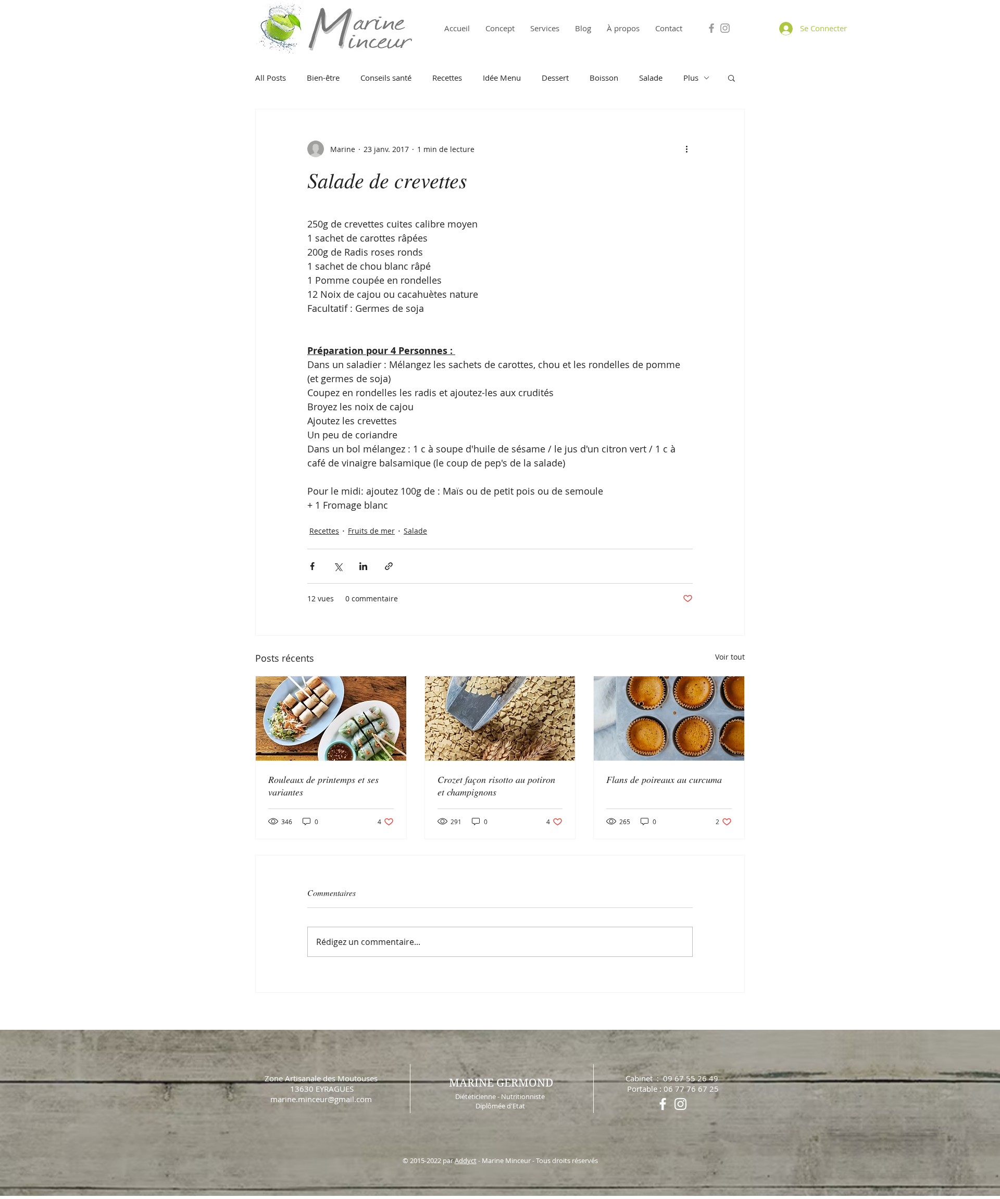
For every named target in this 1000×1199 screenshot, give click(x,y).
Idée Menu (502, 77)
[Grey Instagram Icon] (725, 28)
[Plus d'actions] (686, 149)
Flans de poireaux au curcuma (664, 779)
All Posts (270, 77)
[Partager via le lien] (389, 566)
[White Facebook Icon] (663, 1104)
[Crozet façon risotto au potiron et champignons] (500, 718)
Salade (650, 77)
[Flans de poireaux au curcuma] (669, 718)
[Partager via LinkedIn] (363, 566)
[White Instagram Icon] (680, 1104)
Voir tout (730, 657)
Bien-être (323, 77)
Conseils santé (385, 77)
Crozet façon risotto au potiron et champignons (496, 785)
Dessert (555, 77)
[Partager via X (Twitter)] (338, 566)
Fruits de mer (371, 531)
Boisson (604, 77)
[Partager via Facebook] (312, 566)
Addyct (466, 1160)
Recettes (447, 77)
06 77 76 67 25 (691, 1088)
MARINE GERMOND (501, 1083)
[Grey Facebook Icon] (711, 28)
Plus (690, 77)
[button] (731, 77)
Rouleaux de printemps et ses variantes (323, 785)
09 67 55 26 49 (690, 1078)
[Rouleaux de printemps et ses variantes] (331, 718)
